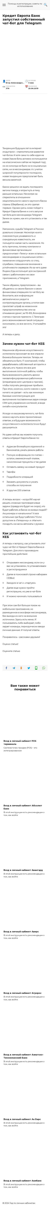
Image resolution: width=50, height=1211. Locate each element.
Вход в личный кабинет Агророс (22, 993)
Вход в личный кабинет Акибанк (22, 1180)
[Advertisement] (25, 53)
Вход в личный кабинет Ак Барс (22, 1119)
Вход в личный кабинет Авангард (23, 870)
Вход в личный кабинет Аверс (21, 931)
